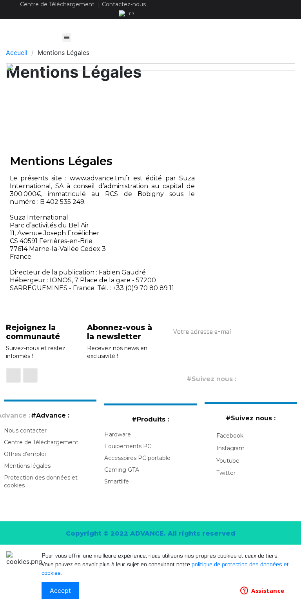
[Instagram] (30, 375)
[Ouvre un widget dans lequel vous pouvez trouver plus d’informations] (262, 591)
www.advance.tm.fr (100, 178)
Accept (60, 590)
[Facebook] (13, 375)
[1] (252, 331)
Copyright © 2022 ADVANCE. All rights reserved (150, 533)
